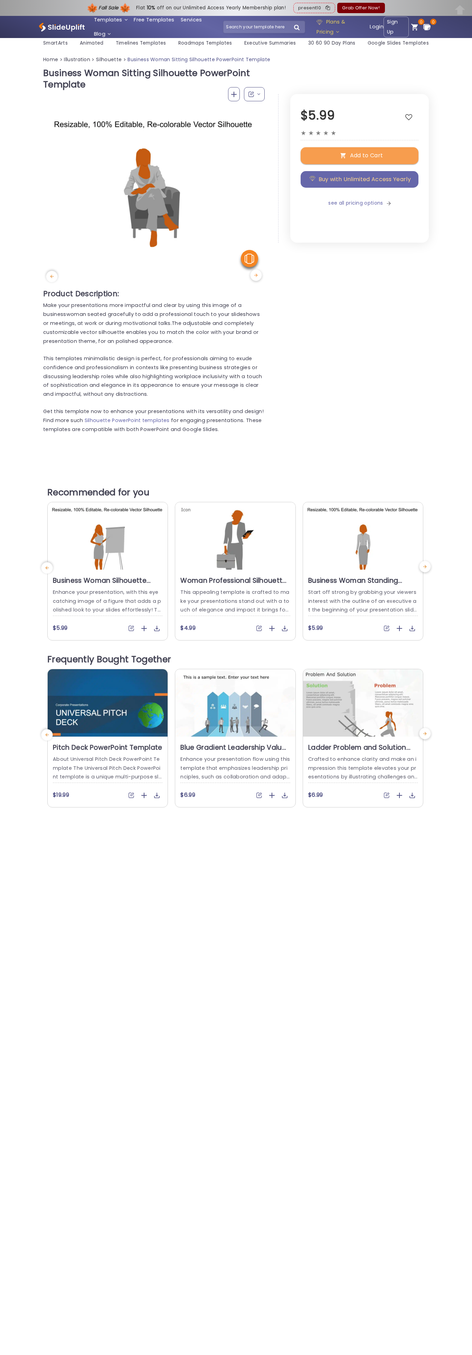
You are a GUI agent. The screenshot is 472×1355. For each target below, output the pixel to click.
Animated (92, 43)
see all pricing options (355, 203)
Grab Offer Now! (361, 8)
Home (50, 59)
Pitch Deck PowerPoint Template (107, 747)
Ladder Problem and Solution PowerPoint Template (357, 752)
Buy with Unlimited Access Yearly (365, 179)
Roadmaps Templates (205, 43)
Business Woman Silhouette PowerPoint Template (100, 585)
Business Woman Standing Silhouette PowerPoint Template (362, 585)
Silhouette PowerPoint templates (127, 420)
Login (377, 26)
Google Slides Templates (398, 43)
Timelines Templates (141, 43)
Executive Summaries (270, 43)
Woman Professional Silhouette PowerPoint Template (233, 585)
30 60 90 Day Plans (332, 43)
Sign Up (392, 26)
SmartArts (55, 43)
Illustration (77, 59)
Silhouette (109, 59)
